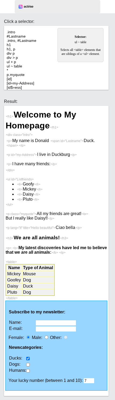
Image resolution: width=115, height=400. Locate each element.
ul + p (11, 62)
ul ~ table (14, 66)
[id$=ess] (14, 87)
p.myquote (16, 74)
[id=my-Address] (20, 83)
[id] (9, 79)
